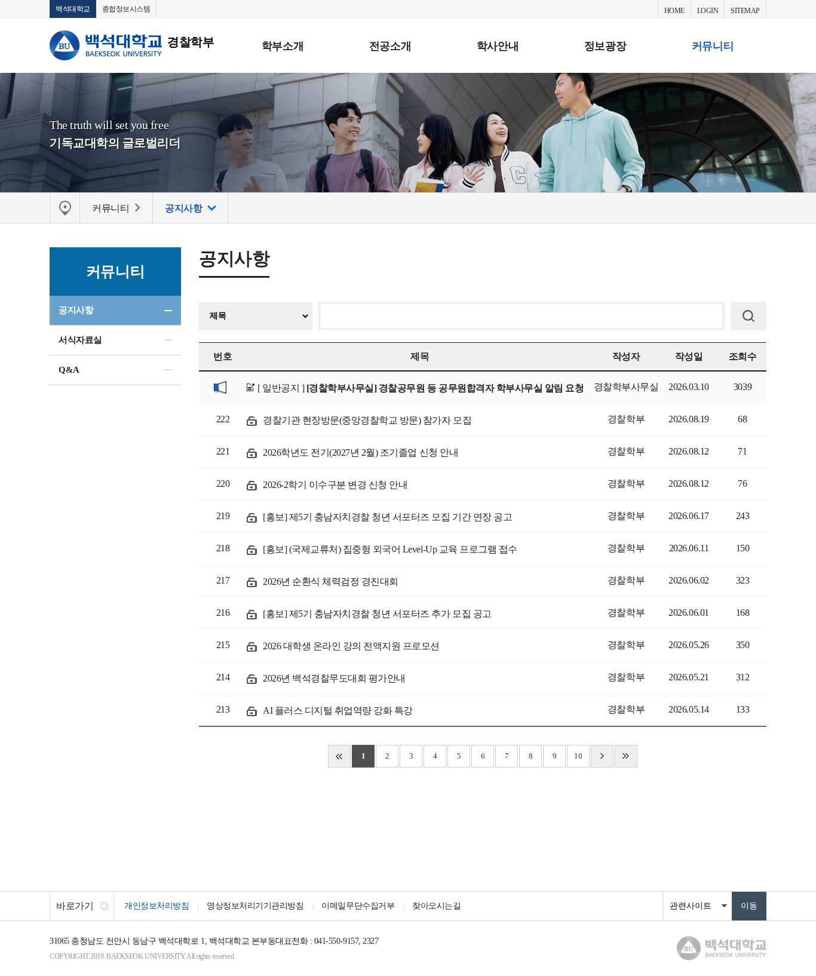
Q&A (69, 370)
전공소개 (390, 46)
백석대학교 (73, 9)
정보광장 (605, 46)
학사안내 (498, 46)
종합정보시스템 (126, 9)
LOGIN (708, 11)
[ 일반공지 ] (420, 388)
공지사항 (76, 310)
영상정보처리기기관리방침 (255, 905)
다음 (602, 756)
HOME (674, 11)
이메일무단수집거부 (357, 905)
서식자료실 (80, 340)
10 (578, 755)
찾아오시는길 (436, 905)
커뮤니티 (713, 46)
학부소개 (282, 46)
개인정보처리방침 (156, 905)
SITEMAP (745, 11)
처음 (339, 756)
